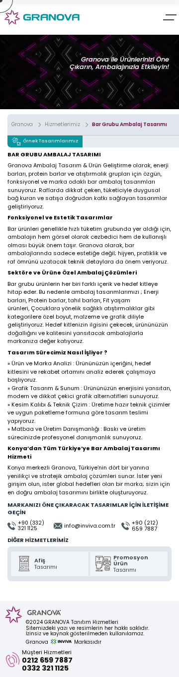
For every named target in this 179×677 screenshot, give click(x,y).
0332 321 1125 (45, 668)
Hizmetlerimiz (62, 125)
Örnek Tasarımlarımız (50, 141)
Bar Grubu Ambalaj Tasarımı (129, 125)
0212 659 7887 (47, 660)
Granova (22, 125)
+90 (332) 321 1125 (31, 526)
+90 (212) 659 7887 (145, 526)
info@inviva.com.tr (89, 526)
